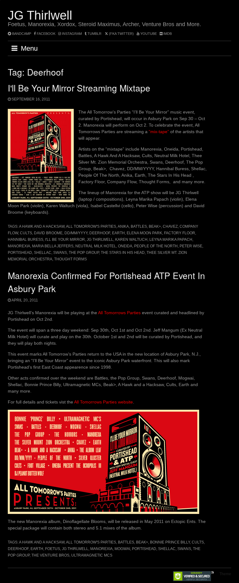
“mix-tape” (159, 131)
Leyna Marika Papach (170, 239)
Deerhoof (99, 233)
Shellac (42, 252)
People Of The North (156, 246)
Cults (26, 233)
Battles (139, 226)
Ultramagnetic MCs (91, 555)
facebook (45, 33)
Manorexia (19, 246)
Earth (118, 233)
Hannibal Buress (25, 239)
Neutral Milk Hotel (95, 246)
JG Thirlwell (40, 15)
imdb (167, 33)
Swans (60, 252)
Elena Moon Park (144, 233)
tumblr (94, 33)
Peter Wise (191, 246)
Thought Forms (70, 259)
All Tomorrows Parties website (103, 401)
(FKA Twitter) (121, 33)
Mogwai (122, 549)
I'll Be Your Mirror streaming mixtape (79, 88)
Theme (225, 574)
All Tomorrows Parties (119, 312)
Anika (123, 226)
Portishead (20, 252)
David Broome (48, 233)
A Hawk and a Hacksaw (41, 226)
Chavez (170, 226)
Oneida (125, 246)
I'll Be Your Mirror (65, 239)
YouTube (148, 33)
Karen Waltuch (131, 239)
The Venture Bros (50, 555)
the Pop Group (84, 252)
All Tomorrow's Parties (91, 226)
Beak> (155, 226)
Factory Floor (179, 233)
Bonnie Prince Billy (170, 542)
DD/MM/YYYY (75, 233)
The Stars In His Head (123, 252)
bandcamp (21, 33)
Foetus (52, 549)
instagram (71, 33)
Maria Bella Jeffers (52, 246)
